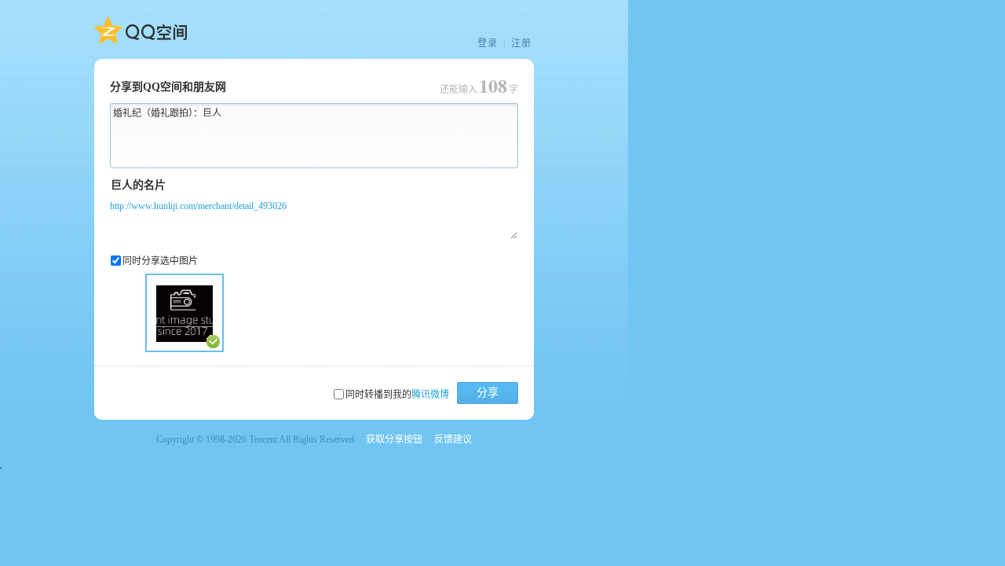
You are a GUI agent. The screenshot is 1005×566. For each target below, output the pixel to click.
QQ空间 (140, 30)
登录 (487, 43)
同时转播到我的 (397, 394)
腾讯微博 (430, 394)
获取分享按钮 (394, 439)
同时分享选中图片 (160, 260)
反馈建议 (453, 439)
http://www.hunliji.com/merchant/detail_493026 (198, 205)
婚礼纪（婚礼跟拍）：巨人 (167, 113)
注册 (521, 43)
